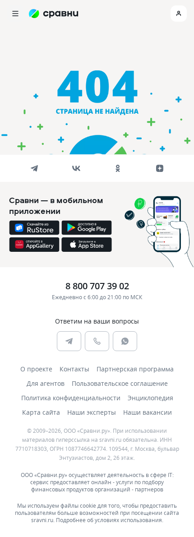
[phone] (97, 341)
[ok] (117, 168)
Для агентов (46, 383)
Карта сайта (41, 412)
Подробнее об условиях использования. (109, 519)
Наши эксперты (91, 412)
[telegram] (34, 168)
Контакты (74, 369)
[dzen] (159, 168)
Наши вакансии (147, 412)
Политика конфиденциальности (70, 397)
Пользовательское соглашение (120, 383)
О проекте (36, 369)
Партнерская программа (135, 369)
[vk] (76, 168)
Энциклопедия (150, 397)
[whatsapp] (125, 341)
